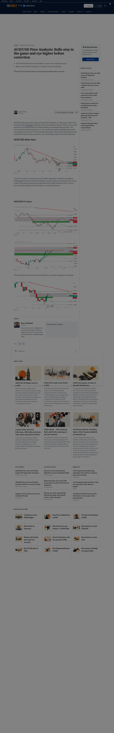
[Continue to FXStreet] (110, 4)
